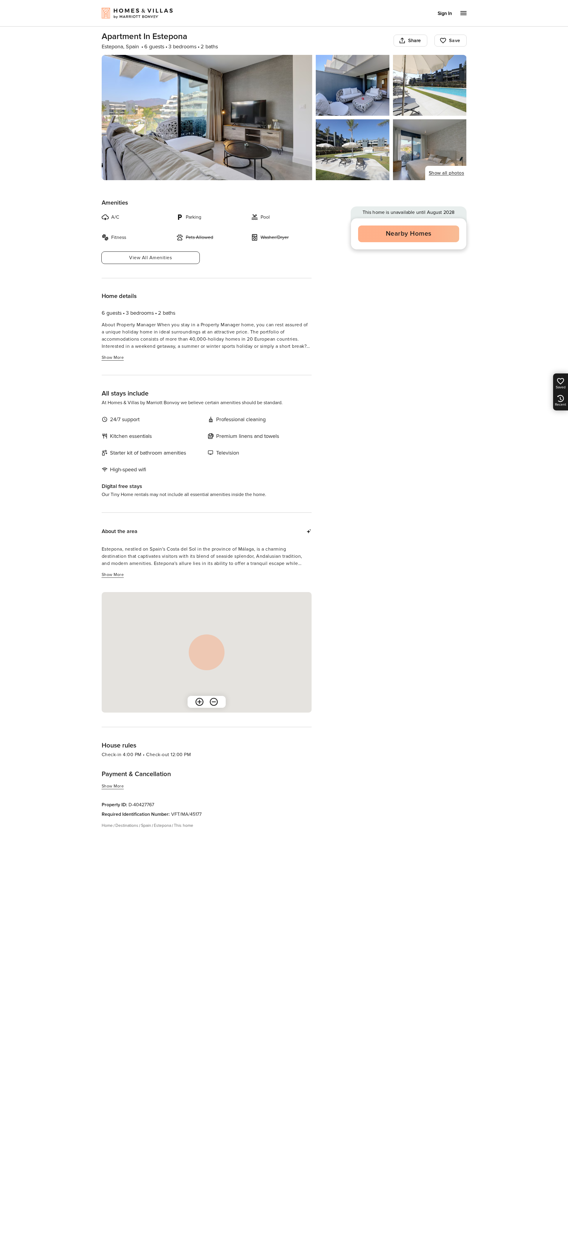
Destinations (126, 825)
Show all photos (446, 173)
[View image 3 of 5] (430, 85)
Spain (146, 825)
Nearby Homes (408, 234)
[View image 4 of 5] (352, 149)
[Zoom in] (199, 702)
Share (414, 41)
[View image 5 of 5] (430, 149)
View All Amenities (150, 258)
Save (454, 41)
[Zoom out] (214, 702)
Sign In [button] (445, 13)
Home (107, 825)
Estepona (162, 825)
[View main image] (207, 117)
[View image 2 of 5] (352, 85)
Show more (113, 357)
